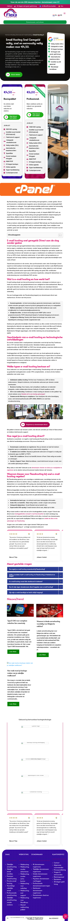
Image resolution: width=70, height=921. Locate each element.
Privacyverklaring (60, 870)
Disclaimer (57, 879)
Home (7, 35)
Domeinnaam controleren (35, 22)
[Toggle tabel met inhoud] (59, 235)
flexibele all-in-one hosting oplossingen (33, 394)
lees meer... (13, 652)
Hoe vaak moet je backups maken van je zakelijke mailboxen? (17, 673)
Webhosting (24, 864)
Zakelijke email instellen (10, 871)
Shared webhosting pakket (24, 907)
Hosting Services (16, 35)
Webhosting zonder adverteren (24, 869)
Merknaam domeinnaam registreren (37, 890)
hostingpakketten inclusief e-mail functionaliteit (29, 514)
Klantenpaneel (59, 877)
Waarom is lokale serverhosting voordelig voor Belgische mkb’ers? (48, 623)
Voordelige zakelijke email (11, 888)
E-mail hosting (27, 35)
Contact (56, 863)
